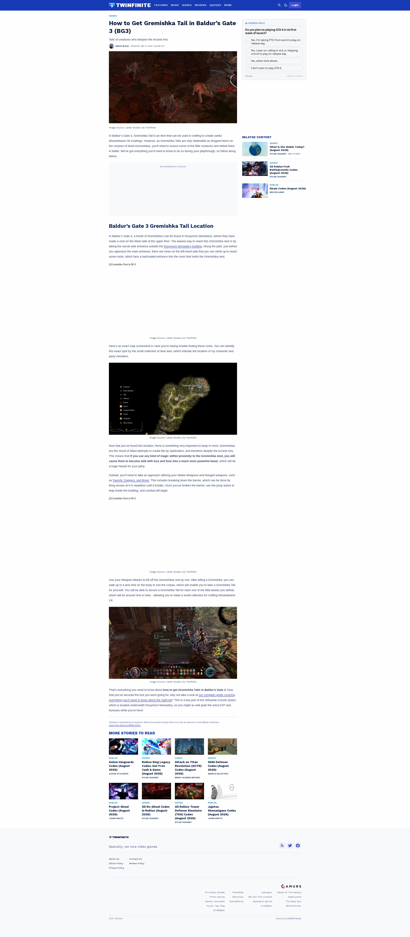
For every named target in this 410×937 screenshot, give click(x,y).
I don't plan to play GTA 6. (266, 68)
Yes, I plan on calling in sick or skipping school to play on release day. (274, 52)
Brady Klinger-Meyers (187, 777)
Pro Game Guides (215, 892)
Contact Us (135, 859)
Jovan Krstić (116, 818)
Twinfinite (237, 892)
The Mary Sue (293, 901)
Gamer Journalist (215, 901)
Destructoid (294, 897)
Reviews (200, 5)
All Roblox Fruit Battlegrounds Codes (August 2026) (284, 169)
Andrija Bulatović (218, 774)
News (175, 5)
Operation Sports (262, 901)
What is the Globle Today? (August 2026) (287, 148)
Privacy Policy (116, 868)
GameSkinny (236, 901)
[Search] (279, 5)
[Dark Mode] (286, 5)
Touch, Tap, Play (215, 906)
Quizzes (215, 5)
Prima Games (217, 897)
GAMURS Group (294, 918)
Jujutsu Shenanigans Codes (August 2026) (222, 810)
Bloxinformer (293, 906)
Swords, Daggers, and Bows (131, 480)
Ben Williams (277, 192)
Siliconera (237, 897)
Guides (187, 5)
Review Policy (136, 863)
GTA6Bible (219, 910)
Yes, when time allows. (264, 61)
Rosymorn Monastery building (183, 246)
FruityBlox (266, 906)
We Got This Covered (260, 897)
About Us (114, 859)
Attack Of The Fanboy (289, 892)
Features (161, 5)
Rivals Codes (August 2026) (288, 188)
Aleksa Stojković (118, 774)
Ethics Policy (116, 863)
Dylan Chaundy (150, 777)
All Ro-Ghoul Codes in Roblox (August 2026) (156, 810)
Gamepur (267, 892)
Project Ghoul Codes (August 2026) (119, 810)
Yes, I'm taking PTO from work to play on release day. (275, 41)
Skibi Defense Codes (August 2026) (218, 765)
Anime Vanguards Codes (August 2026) (121, 765)
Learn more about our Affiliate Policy (124, 725)
